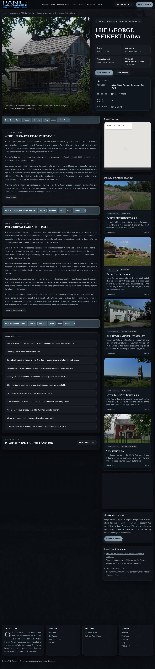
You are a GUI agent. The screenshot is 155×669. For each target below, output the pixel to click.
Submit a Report (113, 538)
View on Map (122, 73)
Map (53, 4)
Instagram (125, 646)
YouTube (125, 636)
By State (52, 633)
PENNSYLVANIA (27, 13)
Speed (53, 120)
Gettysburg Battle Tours (116, 568)
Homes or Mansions (44, 13)
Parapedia (91, 4)
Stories (81, 4)
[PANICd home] (15, 4)
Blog (123, 642)
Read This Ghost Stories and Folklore (20, 210)
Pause (26, 120)
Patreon (124, 633)
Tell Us (100, 4)
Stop (46, 120)
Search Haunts (144, 4)
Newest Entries (55, 639)
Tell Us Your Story (93, 636)
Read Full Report (104, 72)
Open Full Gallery (86, 442)
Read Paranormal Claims (15, 323)
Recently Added (63, 4)
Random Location (124, 4)
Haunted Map (91, 633)
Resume (37, 120)
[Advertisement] (127, 491)
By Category (54, 636)
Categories (44, 4)
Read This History (12, 120)
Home (4, 13)
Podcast (124, 639)
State (74, 4)
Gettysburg (13, 13)
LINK (14, 197)
